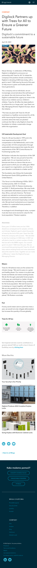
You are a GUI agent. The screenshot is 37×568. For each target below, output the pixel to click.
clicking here (18, 347)
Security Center (13, 505)
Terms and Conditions (9, 548)
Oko (10, 523)
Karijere (11, 526)
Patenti (5, 550)
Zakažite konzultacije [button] (18, 473)
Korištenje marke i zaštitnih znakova (13, 555)
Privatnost (6, 545)
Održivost (12, 532)
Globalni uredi (13, 535)
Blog (10, 529)
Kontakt (11, 511)
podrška (11, 508)
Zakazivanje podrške (18, 478)
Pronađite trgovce (14, 502)
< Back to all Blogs (8, 453)
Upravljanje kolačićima (10, 553)
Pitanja (18, 483)
